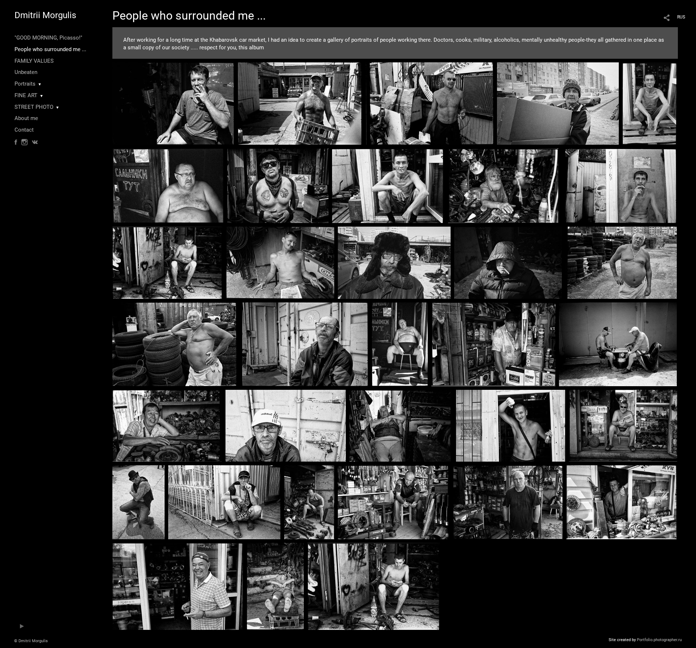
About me (26, 118)
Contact (24, 130)
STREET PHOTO (33, 107)
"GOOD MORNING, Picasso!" (48, 37)
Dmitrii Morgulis (45, 15)
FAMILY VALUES (34, 61)
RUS (681, 17)
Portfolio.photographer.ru (659, 639)
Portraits (25, 84)
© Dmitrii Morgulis (31, 641)
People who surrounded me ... (50, 49)
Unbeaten (25, 72)
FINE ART (25, 95)
